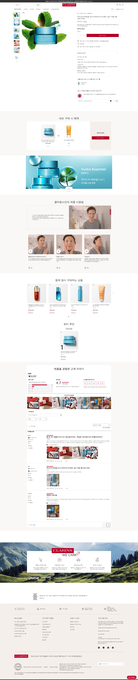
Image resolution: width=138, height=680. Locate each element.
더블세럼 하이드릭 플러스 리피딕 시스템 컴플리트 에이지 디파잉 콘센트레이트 (26, 625)
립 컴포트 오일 (17, 636)
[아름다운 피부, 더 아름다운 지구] (99, 79)
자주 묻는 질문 (45, 634)
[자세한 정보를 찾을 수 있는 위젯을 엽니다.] (132, 677)
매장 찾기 (72, 626)
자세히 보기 (85, 25)
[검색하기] (38, 4)
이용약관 (46, 667)
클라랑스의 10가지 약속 (75, 624)
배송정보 (44, 639)
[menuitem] (117, 5)
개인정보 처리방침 (53, 667)
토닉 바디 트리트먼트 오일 (20, 628)
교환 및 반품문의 (46, 626)
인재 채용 (72, 629)
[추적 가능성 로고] (79, 96)
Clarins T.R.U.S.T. (100, 94)
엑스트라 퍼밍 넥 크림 (19, 631)
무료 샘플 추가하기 (104, 41)
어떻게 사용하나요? (102, 62)
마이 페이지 (45, 621)
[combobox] (111, 664)
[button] (17, 16)
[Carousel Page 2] (69, 316)
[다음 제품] (17, 61)
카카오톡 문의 (101, 634)
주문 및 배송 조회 (46, 624)
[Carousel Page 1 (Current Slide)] (68, 316)
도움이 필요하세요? (46, 632)
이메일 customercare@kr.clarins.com (107, 627)
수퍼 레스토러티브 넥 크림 (20, 633)
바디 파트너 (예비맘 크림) (20, 621)
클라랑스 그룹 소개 (74, 621)
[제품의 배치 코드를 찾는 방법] (111, 101)
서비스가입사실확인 (18, 674)
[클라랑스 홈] (69, 5)
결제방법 (44, 629)
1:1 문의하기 (45, 637)
